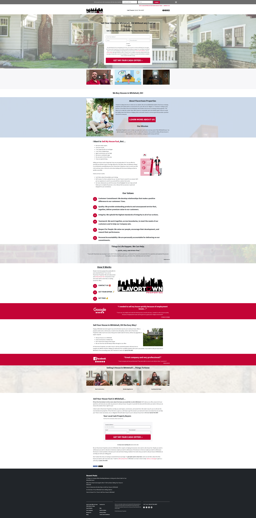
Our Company (146, 16)
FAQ (100, 508)
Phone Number (132, 430)
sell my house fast (122, 459)
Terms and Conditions (140, 51)
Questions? (136, 16)
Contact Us (167, 5)
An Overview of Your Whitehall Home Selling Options (99, 490)
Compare (118, 16)
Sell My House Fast (110, 141)
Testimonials (127, 16)
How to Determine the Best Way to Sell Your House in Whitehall (102, 487)
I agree (129, 45)
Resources (88, 512)
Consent (128, 43)
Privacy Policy (109, 52)
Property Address (109, 424)
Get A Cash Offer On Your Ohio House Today (150, 5)
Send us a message (151, 459)
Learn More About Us (142, 119)
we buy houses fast (100, 277)
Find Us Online (103, 510)
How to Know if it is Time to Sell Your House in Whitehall (100, 492)
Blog (87, 514)
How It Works (110, 16)
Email (106, 430)
